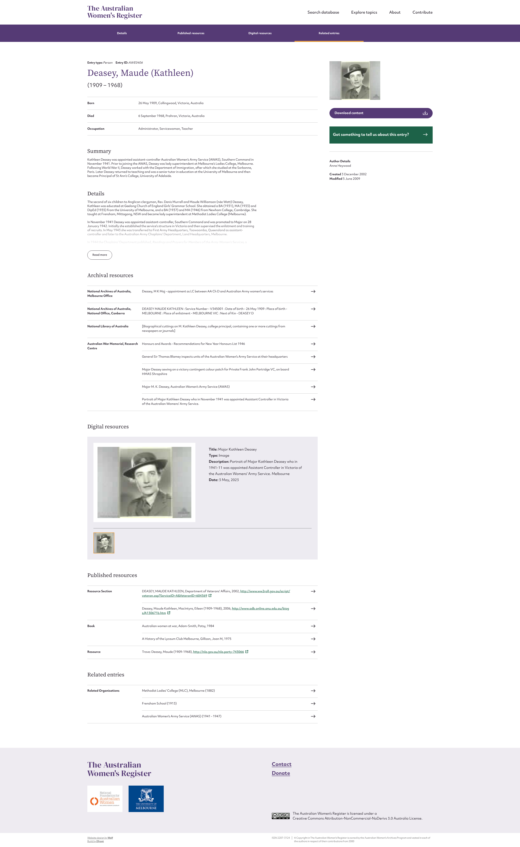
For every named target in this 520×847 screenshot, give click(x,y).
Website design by (100, 837)
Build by (95, 841)
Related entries (329, 33)
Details (122, 33)
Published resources (191, 33)
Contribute (423, 12)
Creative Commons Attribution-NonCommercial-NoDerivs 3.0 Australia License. (357, 818)
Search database (323, 12)
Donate (281, 773)
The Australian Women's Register (114, 12)
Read (96, 255)
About (395, 12)
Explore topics (364, 12)
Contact (281, 764)
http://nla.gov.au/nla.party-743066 (218, 652)
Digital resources (260, 33)
